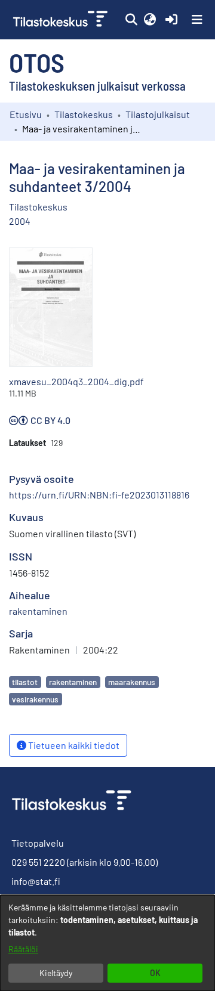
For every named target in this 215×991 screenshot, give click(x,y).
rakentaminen (73, 682)
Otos (36, 62)
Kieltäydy (55, 973)
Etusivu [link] (26, 114)
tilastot (25, 682)
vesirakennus (35, 699)
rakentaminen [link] (38, 611)
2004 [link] (19, 221)
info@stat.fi (35, 881)
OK (155, 973)
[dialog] (107, 943)
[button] (131, 20)
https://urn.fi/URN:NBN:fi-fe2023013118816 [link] (99, 494)
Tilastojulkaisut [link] (157, 114)
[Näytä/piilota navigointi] (197, 19)
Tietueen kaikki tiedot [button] (72, 745)
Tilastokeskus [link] (83, 114)
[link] (61, 19)
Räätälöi (23, 949)
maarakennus (131, 682)
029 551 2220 (38, 862)
